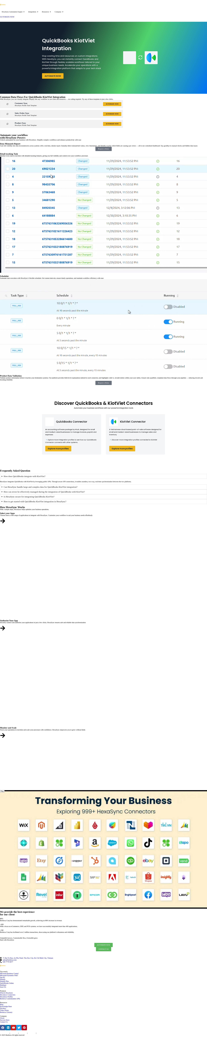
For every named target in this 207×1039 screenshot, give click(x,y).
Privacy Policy (14, 1033)
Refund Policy (40, 1033)
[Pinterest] (24, 1027)
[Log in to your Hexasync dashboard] (2, 628)
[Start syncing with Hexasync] (2, 521)
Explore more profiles (58, 448)
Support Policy (32, 1033)
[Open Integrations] (37, 12)
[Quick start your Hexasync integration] (2, 735)
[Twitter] (19, 1027)
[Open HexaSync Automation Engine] (24, 12)
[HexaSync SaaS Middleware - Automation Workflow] (2, 4)
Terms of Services (4, 1033)
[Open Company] (63, 12)
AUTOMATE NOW (53, 76)
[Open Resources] (50, 12)
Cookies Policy (23, 1033)
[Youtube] (13, 1027)
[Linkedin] (8, 1027)
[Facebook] (2, 1027)
